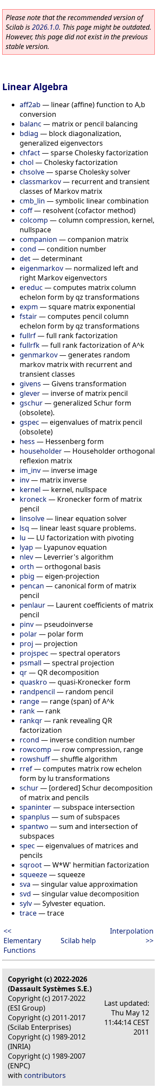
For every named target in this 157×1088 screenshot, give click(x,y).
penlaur (32, 605)
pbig (27, 576)
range (29, 701)
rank (27, 711)
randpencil (37, 691)
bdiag (29, 133)
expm (29, 306)
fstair (28, 316)
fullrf (28, 335)
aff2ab (30, 104)
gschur (31, 403)
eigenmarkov (41, 268)
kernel (30, 489)
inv (24, 480)
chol (27, 162)
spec (27, 845)
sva (25, 884)
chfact (30, 152)
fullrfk (30, 345)
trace (28, 913)
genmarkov (39, 355)
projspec (34, 653)
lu (23, 537)
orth (27, 566)
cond (28, 249)
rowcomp (35, 749)
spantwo (34, 826)
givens (30, 383)
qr (23, 672)
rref (26, 768)
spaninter (35, 807)
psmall (30, 663)
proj (26, 643)
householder (41, 451)
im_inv (30, 470)
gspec (29, 422)
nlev (26, 557)
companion (38, 239)
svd (25, 894)
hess (27, 441)
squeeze (33, 874)
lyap (26, 547)
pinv (27, 624)
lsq (24, 528)
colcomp (34, 220)
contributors (45, 1075)
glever (30, 393)
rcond (29, 740)
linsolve (32, 518)
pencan (32, 586)
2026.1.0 (45, 27)
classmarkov (40, 181)
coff (26, 210)
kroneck (33, 499)
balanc (30, 124)
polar (28, 634)
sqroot (31, 865)
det (25, 258)
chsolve (32, 172)
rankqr (31, 720)
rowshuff (35, 759)
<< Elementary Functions (22, 940)
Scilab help (78, 940)
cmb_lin (32, 201)
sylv (26, 903)
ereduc (31, 287)
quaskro (33, 682)
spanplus (35, 817)
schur (29, 788)
